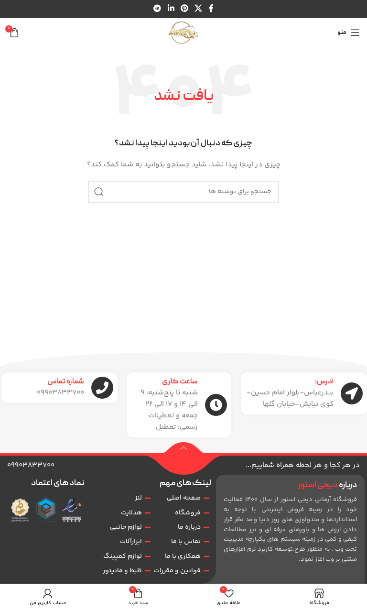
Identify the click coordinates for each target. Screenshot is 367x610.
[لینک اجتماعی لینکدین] (170, 9)
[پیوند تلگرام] (157, 9)
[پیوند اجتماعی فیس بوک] (210, 9)
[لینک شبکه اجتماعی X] (198, 9)
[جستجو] (99, 192)
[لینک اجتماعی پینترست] (184, 9)
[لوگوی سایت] (183, 32)
